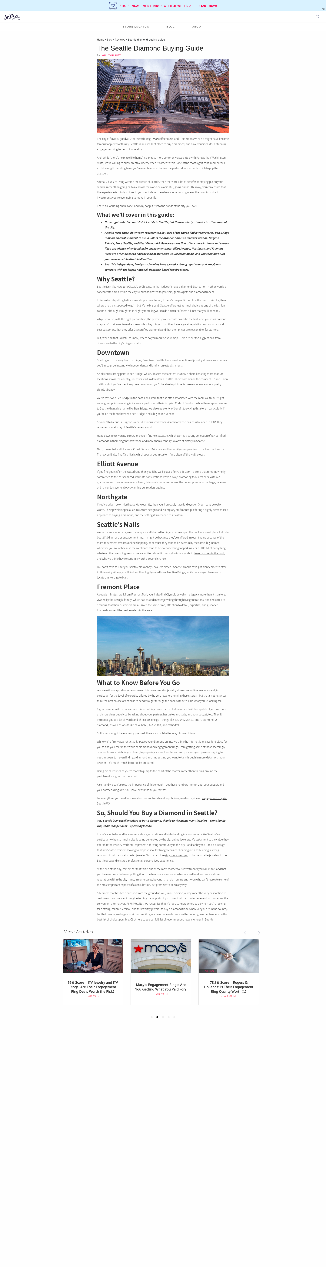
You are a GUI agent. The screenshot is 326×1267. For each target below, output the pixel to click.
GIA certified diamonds (147, 329)
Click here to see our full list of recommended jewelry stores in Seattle (172, 919)
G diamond (207, 719)
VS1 (191, 719)
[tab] (152, 1017)
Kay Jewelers (155, 567)
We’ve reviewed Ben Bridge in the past (120, 398)
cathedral (173, 725)
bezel (144, 725)
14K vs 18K (155, 725)
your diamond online (155, 741)
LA (135, 286)
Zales (140, 567)
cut (176, 719)
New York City (125, 286)
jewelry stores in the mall (209, 553)
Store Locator (136, 26)
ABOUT (197, 26)
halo (137, 725)
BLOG (170, 26)
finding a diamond (136, 757)
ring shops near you (176, 855)
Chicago (146, 286)
